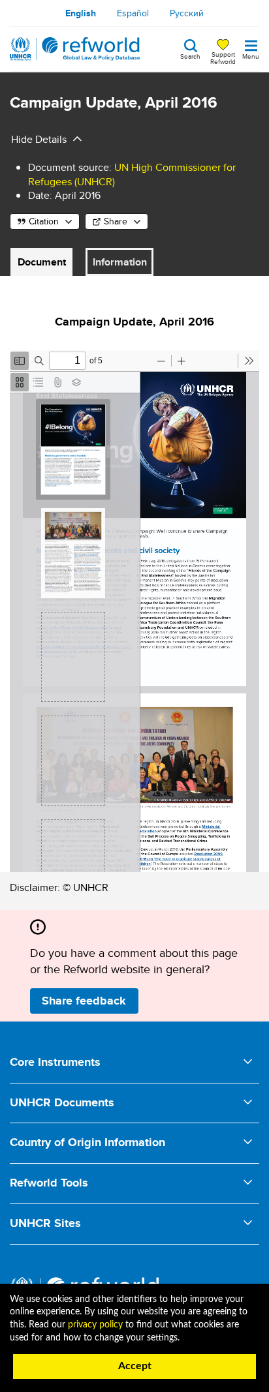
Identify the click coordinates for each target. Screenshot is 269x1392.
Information (120, 261)
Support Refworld (223, 57)
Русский (187, 13)
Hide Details (39, 139)
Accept (134, 1366)
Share (115, 221)
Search (190, 55)
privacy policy (95, 1324)
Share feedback (84, 1000)
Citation (44, 221)
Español (133, 13)
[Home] (75, 49)
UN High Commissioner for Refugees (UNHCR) (132, 174)
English (80, 13)
